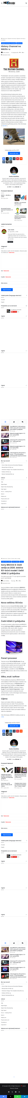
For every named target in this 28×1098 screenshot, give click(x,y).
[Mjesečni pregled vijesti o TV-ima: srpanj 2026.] (5, 435)
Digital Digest (4, 484)
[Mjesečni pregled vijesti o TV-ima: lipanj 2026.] (5, 448)
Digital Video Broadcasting (7, 486)
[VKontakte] (3, 161)
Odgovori (10, 241)
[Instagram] (20, 187)
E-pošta (6, 276)
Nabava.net (3, 496)
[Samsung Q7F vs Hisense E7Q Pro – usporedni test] (5, 442)
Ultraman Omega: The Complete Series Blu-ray (13, 469)
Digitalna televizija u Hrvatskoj (8, 43)
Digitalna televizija (12, 38)
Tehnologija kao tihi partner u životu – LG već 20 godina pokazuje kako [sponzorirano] (18, 454)
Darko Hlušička (6, 52)
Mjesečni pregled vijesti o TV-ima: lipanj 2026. (17, 447)
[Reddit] (21, 158)
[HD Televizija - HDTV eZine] (9, 3)
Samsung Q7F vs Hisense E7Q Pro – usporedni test (17, 440)
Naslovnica (4, 38)
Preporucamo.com (5, 498)
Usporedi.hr (3, 503)
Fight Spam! (3, 489)
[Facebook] (3, 158)
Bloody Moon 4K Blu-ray (7, 467)
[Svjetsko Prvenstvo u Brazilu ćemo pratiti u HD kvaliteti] (21, 211)
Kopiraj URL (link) (14, 153)
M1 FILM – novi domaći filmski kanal (20, 203)
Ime (5, 270)
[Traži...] (26, 3)
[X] (7, 158)
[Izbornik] (2, 3)
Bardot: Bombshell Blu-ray (8, 474)
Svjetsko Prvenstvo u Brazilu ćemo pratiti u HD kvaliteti (20, 217)
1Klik (2, 482)
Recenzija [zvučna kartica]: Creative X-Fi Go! (7, 210)
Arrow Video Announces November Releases (12, 465)
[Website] (8, 187)
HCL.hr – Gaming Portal (6, 491)
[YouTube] (18, 187)
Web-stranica (4, 283)
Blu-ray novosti (5, 461)
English (2, 302)
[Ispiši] (10, 161)
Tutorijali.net (4, 501)
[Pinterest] (17, 158)
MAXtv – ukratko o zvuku (6, 195)
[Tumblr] (14, 158)
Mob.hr (2, 494)
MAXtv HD (19, 43)
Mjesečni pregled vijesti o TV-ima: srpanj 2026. (17, 434)
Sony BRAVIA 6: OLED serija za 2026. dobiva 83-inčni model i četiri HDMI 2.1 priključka (18, 428)
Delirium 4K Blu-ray (6, 471)
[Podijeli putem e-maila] (7, 161)
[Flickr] (16, 187)
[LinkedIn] (10, 158)
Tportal (4, 125)
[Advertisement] (14, 22)
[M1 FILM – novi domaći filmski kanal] (21, 198)
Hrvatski (3, 299)
